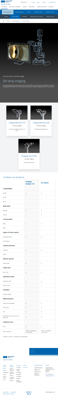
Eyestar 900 (18, 374)
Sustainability (5, 372)
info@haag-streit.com (50, 375)
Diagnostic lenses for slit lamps (36, 16)
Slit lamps (6, 16)
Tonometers (24, 16)
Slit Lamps (18, 367)
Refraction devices (50, 16)
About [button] (25, 7)
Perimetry (18, 378)
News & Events (41, 7)
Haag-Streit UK (37, 369)
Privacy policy (6, 392)
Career (38, 2)
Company (5, 370)
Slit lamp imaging (15, 16)
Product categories (12, 366)
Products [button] (4, 7)
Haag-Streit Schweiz (38, 367)
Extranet (33, 2)
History (4, 374)
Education (18, 365)
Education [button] (32, 7)
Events (4, 368)
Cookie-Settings (4, 366)
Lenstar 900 (18, 376)
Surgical (28, 12)
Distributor (25, 367)
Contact (51, 7)
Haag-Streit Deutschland (36, 374)
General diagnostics (8, 12)
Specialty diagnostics (19, 12)
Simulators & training (38, 12)
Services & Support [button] (14, 7)
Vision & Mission (4, 377)
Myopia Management (18, 381)
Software (11, 380)
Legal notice (13, 392)
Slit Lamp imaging (18, 370)
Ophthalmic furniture (50, 12)
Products (8, 21)
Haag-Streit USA (37, 371)
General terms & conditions (8, 394)
